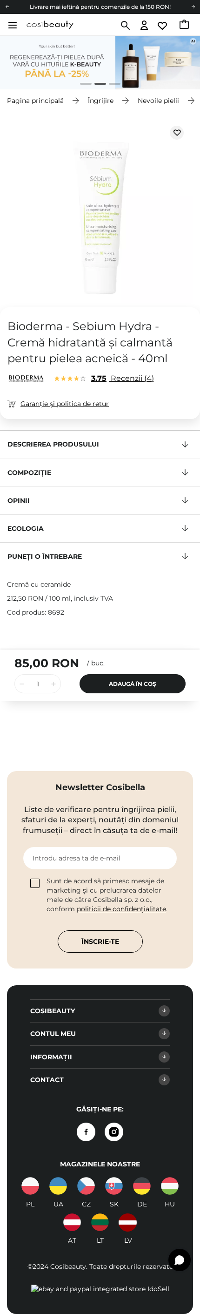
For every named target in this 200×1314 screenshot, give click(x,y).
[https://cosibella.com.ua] (58, 1186)
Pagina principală (35, 100)
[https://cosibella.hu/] (169, 1186)
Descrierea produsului (53, 444)
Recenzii (121, 378)
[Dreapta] (193, 7)
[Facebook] (86, 1132)
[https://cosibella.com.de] (142, 1186)
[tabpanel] (100, 62)
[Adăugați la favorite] (177, 133)
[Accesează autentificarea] (144, 26)
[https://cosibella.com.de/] (72, 1222)
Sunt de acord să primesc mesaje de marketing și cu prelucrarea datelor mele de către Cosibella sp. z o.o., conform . (107, 895)
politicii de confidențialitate (121, 909)
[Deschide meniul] (11, 25)
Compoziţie (29, 472)
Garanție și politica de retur (64, 404)
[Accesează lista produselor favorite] (163, 26)
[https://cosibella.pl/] (30, 1186)
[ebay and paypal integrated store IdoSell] (100, 1289)
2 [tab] (96, 85)
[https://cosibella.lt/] (100, 1222)
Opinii (18, 500)
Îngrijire (100, 100)
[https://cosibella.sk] (114, 1186)
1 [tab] (82, 85)
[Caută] (124, 25)
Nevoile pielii (158, 100)
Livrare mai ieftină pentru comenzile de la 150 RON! (100, 6)
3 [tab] (111, 85)
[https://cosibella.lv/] (128, 1222)
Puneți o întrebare (44, 556)
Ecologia (25, 528)
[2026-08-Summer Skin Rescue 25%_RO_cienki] (100, 62)
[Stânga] (7, 7)
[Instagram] (114, 1132)
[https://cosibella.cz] (86, 1186)
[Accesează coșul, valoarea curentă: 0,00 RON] (185, 25)
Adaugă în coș (132, 683)
